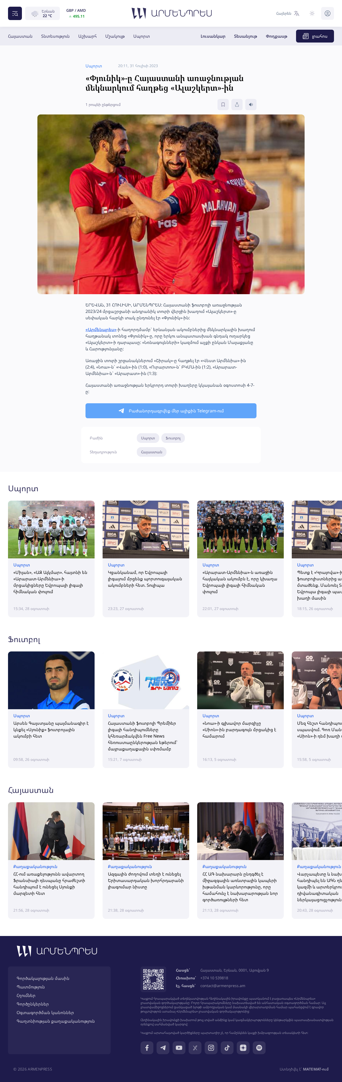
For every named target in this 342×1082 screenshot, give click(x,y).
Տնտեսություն (55, 36)
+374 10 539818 (214, 977)
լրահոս (320, 36)
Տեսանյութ (245, 36)
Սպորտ (141, 36)
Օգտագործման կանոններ (45, 1012)
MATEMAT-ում (316, 1069)
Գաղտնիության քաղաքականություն (56, 1021)
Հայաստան (20, 36)
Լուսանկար (213, 36)
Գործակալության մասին (43, 978)
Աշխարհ (87, 36)
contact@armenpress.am (222, 985)
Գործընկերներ (33, 1004)
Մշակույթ (115, 36)
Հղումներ (26, 995)
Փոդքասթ (276, 36)
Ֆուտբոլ (173, 437)
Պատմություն (31, 987)
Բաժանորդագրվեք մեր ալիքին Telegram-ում (176, 411)
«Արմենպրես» (101, 329)
